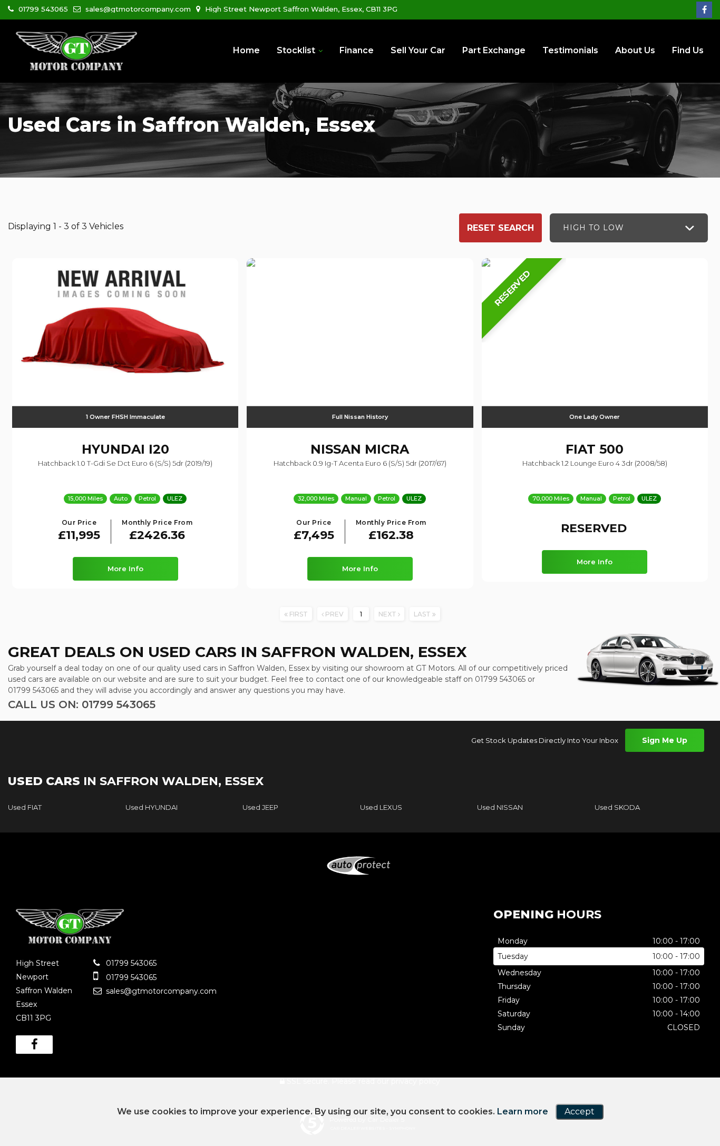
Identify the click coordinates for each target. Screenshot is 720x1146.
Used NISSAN (500, 807)
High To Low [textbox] (593, 227)
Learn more (522, 1111)
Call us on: (81, 704)
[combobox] (629, 227)
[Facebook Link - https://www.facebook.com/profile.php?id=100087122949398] (704, 10)
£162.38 (391, 531)
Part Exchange (494, 50)
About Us (635, 50)
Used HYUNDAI (151, 807)
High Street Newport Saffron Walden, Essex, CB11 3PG (300, 9)
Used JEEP (260, 807)
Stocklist (296, 50)
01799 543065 (42, 9)
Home (246, 50)
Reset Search (500, 228)
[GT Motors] (76, 52)
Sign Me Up (664, 740)
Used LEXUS (381, 807)
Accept (580, 1111)
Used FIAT (25, 807)
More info (125, 568)
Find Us (688, 50)
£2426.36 (157, 531)
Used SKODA (617, 807)
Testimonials (570, 50)
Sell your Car (418, 50)
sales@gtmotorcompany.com (138, 9)
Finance (356, 50)
